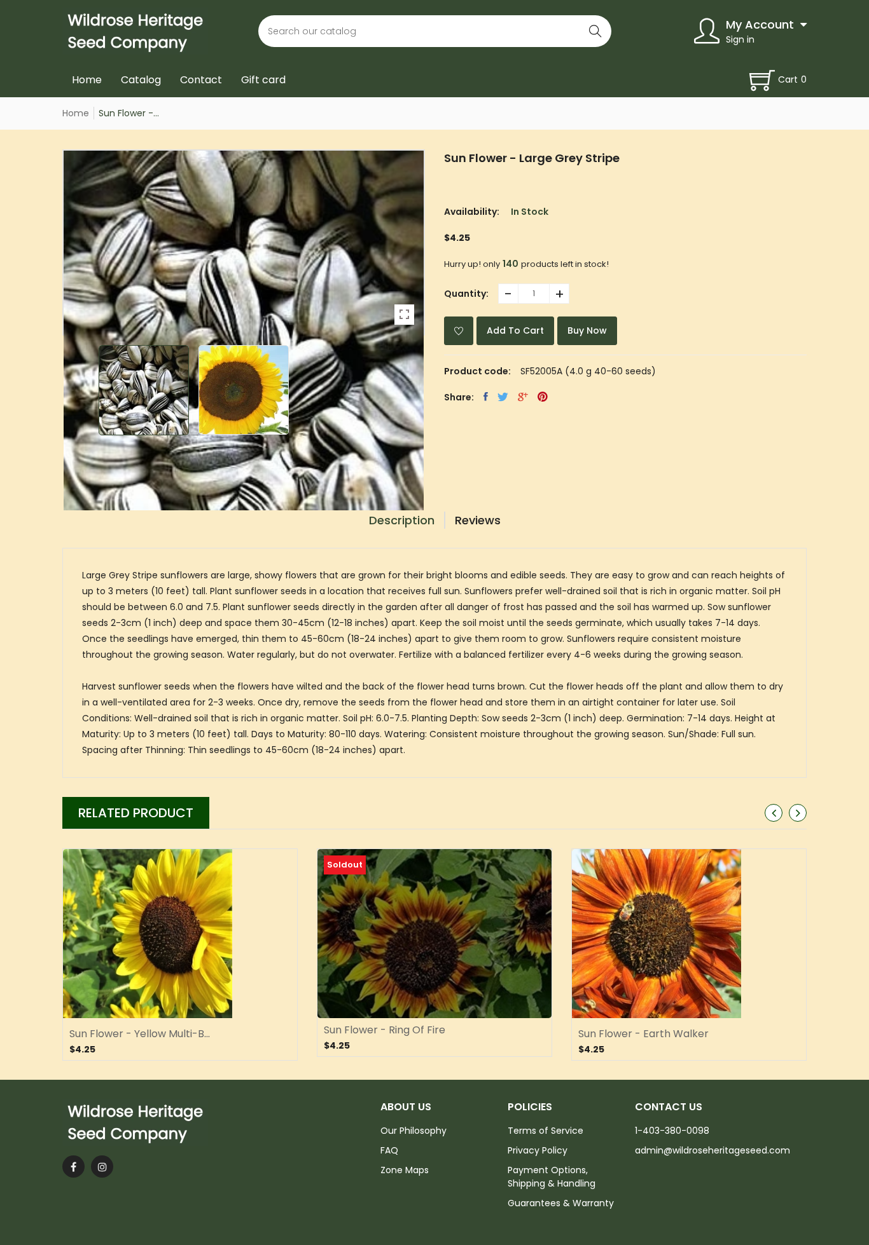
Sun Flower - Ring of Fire (384, 1030)
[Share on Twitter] (502, 396)
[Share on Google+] (523, 396)
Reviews (478, 520)
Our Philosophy (413, 1130)
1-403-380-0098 (672, 1130)
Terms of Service (545, 1130)
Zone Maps (404, 1170)
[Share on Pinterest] (543, 396)
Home (87, 79)
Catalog (141, 79)
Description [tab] (401, 520)
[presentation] (773, 813)
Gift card (263, 79)
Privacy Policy (537, 1150)
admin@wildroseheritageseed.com (712, 1150)
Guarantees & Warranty (561, 1203)
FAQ (389, 1150)
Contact (201, 79)
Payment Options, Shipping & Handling (551, 1177)
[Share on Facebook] (485, 396)
